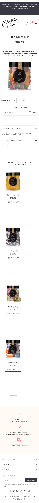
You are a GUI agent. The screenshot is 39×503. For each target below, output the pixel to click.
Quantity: (5, 100)
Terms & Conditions (23, 484)
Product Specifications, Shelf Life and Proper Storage (18, 134)
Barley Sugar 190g (13, 195)
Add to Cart (19, 107)
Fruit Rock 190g (13, 362)
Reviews (5, 145)
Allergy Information (11, 128)
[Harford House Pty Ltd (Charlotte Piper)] (10, 24)
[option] (19, 76)
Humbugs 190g (13, 251)
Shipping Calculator (11, 140)
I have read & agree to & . (20, 485)
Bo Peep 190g (13, 307)
